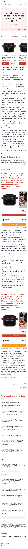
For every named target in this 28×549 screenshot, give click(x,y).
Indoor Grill (7, 5)
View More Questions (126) (14, 517)
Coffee (22, 5)
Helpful (11, 384)
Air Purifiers (15, 5)
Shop (5, 63)
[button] (25, 29)
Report (22, 387)
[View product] (9, 53)
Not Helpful (20, 384)
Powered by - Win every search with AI (13, 537)
